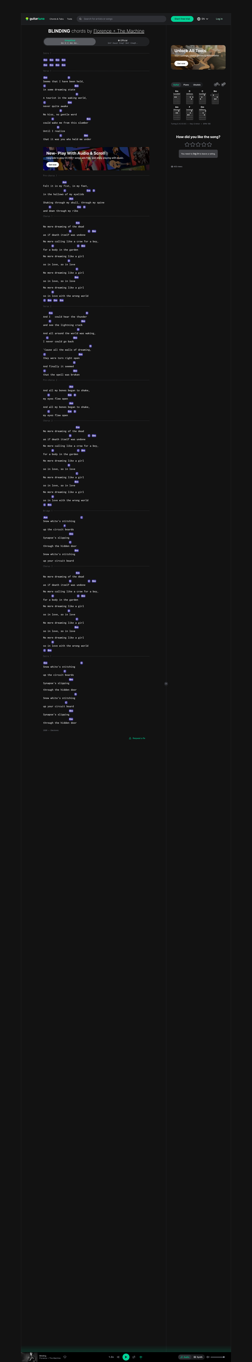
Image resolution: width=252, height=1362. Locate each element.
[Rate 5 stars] (209, 144)
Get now (53, 165)
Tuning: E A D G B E (178, 124)
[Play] (126, 1357)
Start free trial (182, 18)
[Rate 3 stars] (198, 144)
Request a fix (139, 738)
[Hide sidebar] (166, 683)
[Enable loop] (133, 1357)
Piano (186, 85)
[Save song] (64, 1357)
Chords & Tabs (57, 19)
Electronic (55, 730)
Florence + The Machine (118, 31)
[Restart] (118, 1357)
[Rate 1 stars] (187, 144)
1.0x (111, 1357)
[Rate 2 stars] (192, 144)
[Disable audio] (140, 1357)
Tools (69, 19)
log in (196, 153)
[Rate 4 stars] (203, 144)
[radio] (184, 1357)
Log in (219, 18)
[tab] (70, 41)
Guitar (176, 85)
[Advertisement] (119, 6)
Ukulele (197, 85)
